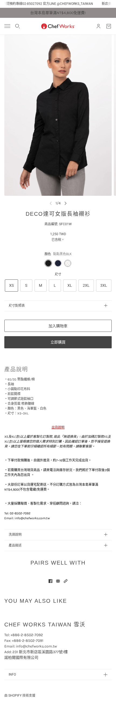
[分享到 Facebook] (50, 581)
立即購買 (58, 342)
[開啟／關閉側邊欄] (7, 26)
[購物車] (109, 26)
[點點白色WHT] (67, 263)
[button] (66, 581)
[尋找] (18, 26)
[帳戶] (98, 26)
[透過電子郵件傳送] (58, 581)
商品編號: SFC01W (58, 224)
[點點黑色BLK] (48, 263)
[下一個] (65, 203)
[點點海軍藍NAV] (58, 263)
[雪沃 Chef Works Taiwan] (58, 26)
